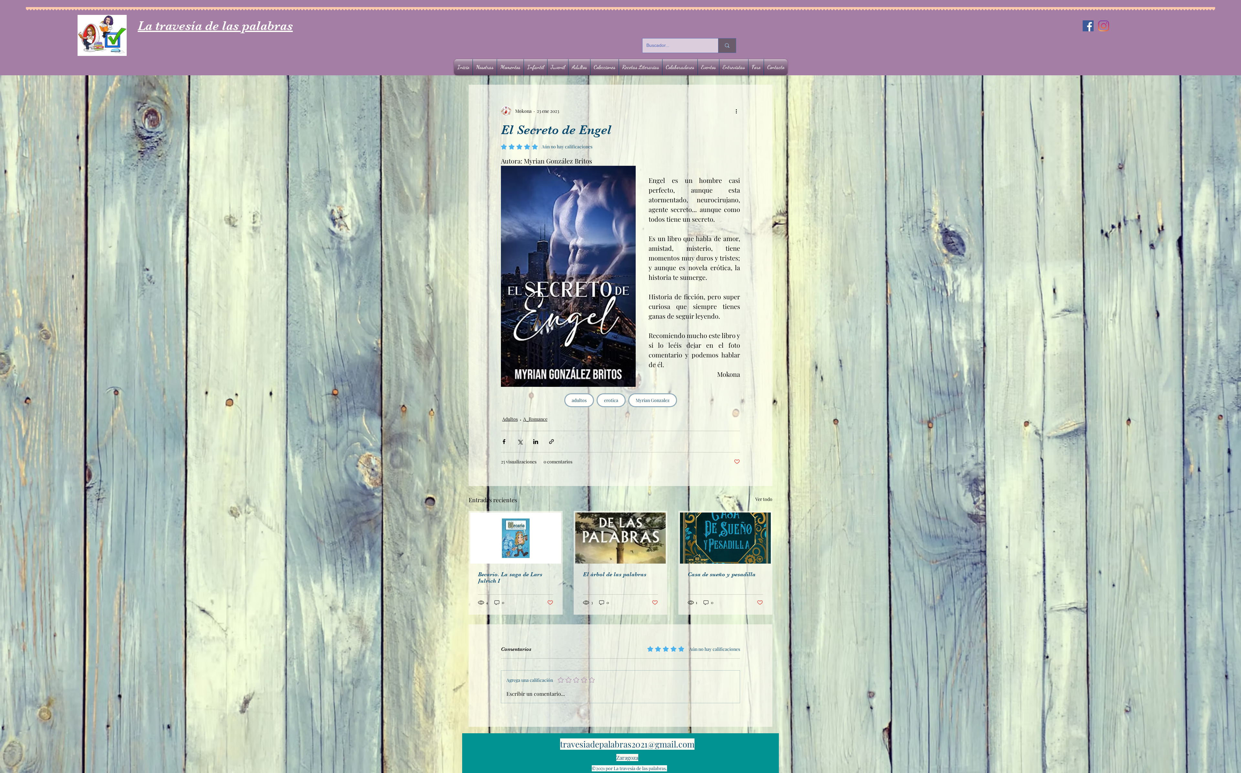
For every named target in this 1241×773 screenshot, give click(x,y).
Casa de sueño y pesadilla (722, 574)
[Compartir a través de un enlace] (551, 442)
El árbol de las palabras (614, 574)
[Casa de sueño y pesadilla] (725, 538)
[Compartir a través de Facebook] (504, 442)
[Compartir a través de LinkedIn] (536, 442)
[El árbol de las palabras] (620, 538)
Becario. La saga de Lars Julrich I (510, 577)
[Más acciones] (736, 111)
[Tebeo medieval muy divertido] (515, 538)
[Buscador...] (727, 45)
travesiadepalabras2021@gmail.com (627, 744)
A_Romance (535, 419)
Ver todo (763, 499)
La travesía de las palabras (215, 25)
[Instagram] (1103, 25)
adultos (579, 400)
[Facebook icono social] (1088, 25)
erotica (611, 400)
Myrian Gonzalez (653, 400)
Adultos (510, 419)
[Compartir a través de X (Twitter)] (520, 442)
